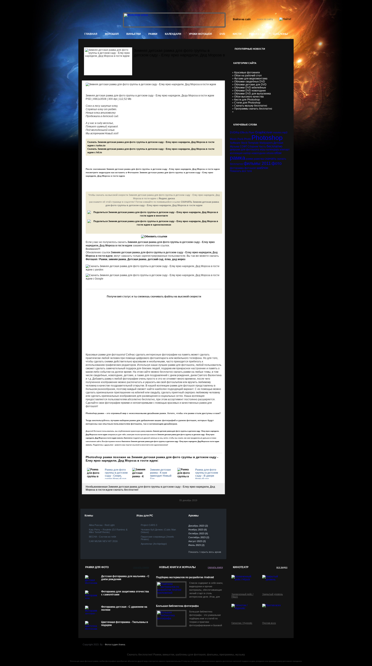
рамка (237, 158)
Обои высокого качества (249, 96)
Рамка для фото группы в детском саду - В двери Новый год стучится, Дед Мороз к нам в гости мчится (206, 473)
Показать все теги (241, 171)
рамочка (259, 158)
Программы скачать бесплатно (253, 108)
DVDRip (235, 132)
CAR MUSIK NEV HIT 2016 (103, 541)
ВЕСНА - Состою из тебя (102, 536)
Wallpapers (266, 142)
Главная (90, 34)
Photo (247, 139)
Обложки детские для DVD (250, 84)
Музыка (234, 146)
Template (253, 142)
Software (235, 142)
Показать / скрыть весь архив (204, 552)
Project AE (257, 34)
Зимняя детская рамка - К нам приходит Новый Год (160, 473)
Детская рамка (136, 259)
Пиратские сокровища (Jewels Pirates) (157, 538)
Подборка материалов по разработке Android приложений (185, 577)
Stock (244, 142)
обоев (270, 153)
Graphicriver (264, 132)
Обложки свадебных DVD (249, 81)
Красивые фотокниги (247, 72)
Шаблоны (280, 34)
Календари (173, 34)
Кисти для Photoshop (247, 99)
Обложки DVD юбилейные (250, 87)
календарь (272, 149)
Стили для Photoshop (247, 102)
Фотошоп (91, 259)
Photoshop (267, 137)
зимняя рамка (117, 259)
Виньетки (133, 34)
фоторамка (237, 168)
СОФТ (243, 146)
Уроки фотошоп (200, 34)
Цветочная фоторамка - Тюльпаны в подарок (124, 624)
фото (276, 163)
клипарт (285, 149)
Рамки (152, 34)
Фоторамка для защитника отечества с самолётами (125, 593)
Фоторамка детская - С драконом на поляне (124, 608)
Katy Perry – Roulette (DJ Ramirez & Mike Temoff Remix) (108, 530)
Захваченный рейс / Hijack (242, 595)
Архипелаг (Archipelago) (154, 543)
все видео (281, 567)
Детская (278, 142)
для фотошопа (250, 149)
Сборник (253, 146)
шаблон (262, 168)
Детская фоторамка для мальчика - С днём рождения (125, 578)
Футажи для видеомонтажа (250, 78)
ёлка (168, 259)
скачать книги (215, 567)
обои (277, 153)
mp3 (284, 132)
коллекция (236, 153)
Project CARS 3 (149, 525)
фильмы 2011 (257, 163)
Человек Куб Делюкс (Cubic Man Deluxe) (158, 530)
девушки (235, 149)
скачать (270, 158)
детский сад (155, 259)
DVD (222, 34)
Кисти (237, 34)
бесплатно (274, 146)
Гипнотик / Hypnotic (241, 623)
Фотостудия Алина (115, 644)
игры (263, 149)
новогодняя (258, 153)
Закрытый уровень (272, 594)
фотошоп (112, 34)
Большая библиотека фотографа (177, 605)
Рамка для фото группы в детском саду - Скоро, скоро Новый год (116, 473)
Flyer (251, 132)
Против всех (269, 623)
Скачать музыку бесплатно (250, 105)
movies (277, 132)
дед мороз (178, 259)
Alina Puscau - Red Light (102, 525)
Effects (244, 132)
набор (247, 153)
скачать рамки (141, 567)
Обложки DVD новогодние (250, 90)
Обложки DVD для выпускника (252, 93)
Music (233, 139)
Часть (262, 146)
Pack (240, 139)
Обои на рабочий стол (248, 75)
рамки (249, 158)
